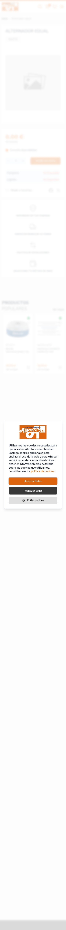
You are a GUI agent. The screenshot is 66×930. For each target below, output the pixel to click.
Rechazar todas (33, 490)
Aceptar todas (33, 481)
